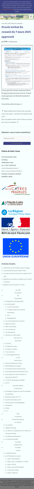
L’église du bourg (10, 428)
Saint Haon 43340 (6, 481)
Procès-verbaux (16, 23)
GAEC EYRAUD (12, 473)
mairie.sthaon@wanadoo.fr (10, 168)
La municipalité (10, 304)
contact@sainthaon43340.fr (7, 9)
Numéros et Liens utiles (12, 335)
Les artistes (9, 425)
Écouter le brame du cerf (13, 400)
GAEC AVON (11, 464)
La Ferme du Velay (13, 470)
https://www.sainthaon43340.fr (12, 171)
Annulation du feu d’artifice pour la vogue (16, 268)
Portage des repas (11, 346)
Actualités (7, 23)
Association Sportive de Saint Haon (16, 371)
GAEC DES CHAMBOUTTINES (17, 461)
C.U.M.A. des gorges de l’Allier (15, 380)
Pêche (7, 408)
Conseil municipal (13, 307)
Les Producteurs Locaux (13, 456)
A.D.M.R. (8, 343)
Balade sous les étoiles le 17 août (13, 285)
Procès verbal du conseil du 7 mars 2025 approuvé (16, 32)
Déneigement (11, 318)
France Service (10, 352)
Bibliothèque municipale (13, 366)
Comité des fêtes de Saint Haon (15, 369)
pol (6, 41)
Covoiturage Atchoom (12, 355)
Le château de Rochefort (13, 436)
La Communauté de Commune (15, 321)
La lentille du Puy (10, 453)
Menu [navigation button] (31, 16)
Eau (8, 315)
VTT (6, 411)
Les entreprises (10, 332)
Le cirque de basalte (11, 439)
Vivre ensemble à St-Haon (13, 363)
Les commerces (10, 329)
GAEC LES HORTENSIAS (15, 467)
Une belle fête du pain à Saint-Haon (14, 270)
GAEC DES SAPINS (13, 459)
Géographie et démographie (14, 301)
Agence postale (10, 324)
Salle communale (10, 326)
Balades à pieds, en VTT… (13, 397)
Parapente (8, 405)
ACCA (7, 383)
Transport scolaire (11, 349)
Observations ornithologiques (15, 402)
